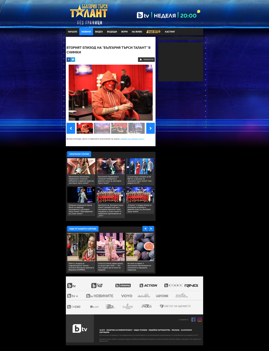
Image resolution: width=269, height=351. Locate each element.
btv (79, 284)
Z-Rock (118, 306)
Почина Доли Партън (77, 263)
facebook (193, 319)
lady (174, 284)
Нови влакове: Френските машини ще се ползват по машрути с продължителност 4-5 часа (110, 266)
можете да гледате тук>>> (132, 139)
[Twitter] (73, 59)
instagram (200, 319)
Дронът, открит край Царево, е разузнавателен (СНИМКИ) (139, 264)
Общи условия (140, 330)
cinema (127, 284)
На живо (137, 31)
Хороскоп (184, 295)
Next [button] (151, 229)
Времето (144, 295)
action (152, 284)
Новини (86, 31)
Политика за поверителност (119, 330)
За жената (163, 296)
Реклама (175, 330)
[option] (81, 251)
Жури (124, 31)
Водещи (112, 31)
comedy (103, 284)
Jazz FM (146, 305)
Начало (72, 31)
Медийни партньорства (159, 330)
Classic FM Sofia (135, 306)
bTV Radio (79, 306)
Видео (99, 31)
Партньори (104, 332)
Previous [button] (145, 229)
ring (192, 284)
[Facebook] (69, 59)
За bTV (102, 330)
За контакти (186, 330)
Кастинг (170, 31)
